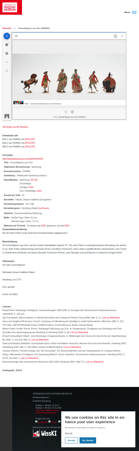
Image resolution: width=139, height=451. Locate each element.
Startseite (6, 28)
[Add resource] (7, 36)
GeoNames (43, 208)
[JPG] (27, 139)
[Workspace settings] (7, 53)
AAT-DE (34, 180)
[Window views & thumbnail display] (115, 36)
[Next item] (72, 111)
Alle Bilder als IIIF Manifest (15, 127)
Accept (71, 440)
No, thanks (87, 440)
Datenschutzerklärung (45, 413)
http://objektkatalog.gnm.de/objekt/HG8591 (22, 159)
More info (68, 433)
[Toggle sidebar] (16, 36)
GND (31, 187)
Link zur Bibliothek (111, 317)
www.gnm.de (41, 410)
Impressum (53, 410)
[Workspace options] (7, 62)
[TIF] (33, 139)
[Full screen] (7, 71)
